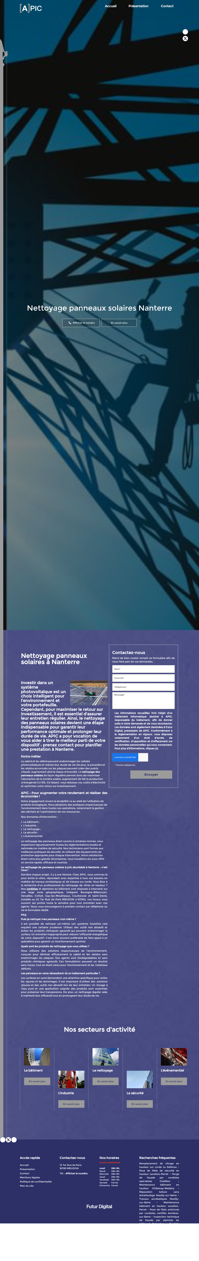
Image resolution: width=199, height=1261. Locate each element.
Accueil (110, 6)
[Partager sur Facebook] (185, 32)
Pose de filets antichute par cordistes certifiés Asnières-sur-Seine (159, 1213)
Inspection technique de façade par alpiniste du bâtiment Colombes (159, 1220)
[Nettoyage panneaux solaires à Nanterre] (88, 692)
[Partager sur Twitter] (185, 38)
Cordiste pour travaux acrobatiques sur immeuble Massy (159, 1227)
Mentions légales (30, 1177)
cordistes (32, 888)
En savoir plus (119, 322)
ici (156, 748)
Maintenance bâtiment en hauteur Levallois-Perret (159, 1206)
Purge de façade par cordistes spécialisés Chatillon (159, 1178)
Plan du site (27, 1185)
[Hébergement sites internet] (99, 1212)
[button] (14, 1140)
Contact (167, 6)
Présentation (138, 6)
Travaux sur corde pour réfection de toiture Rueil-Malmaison (159, 1234)
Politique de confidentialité (36, 1181)
